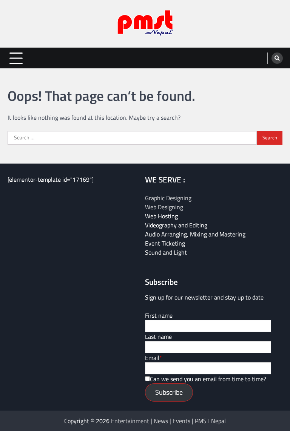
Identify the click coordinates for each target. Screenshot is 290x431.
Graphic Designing (168, 197)
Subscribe (169, 392)
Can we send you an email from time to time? (208, 378)
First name (159, 315)
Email (152, 357)
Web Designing (164, 207)
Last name (158, 336)
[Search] (277, 58)
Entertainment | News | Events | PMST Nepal (168, 420)
